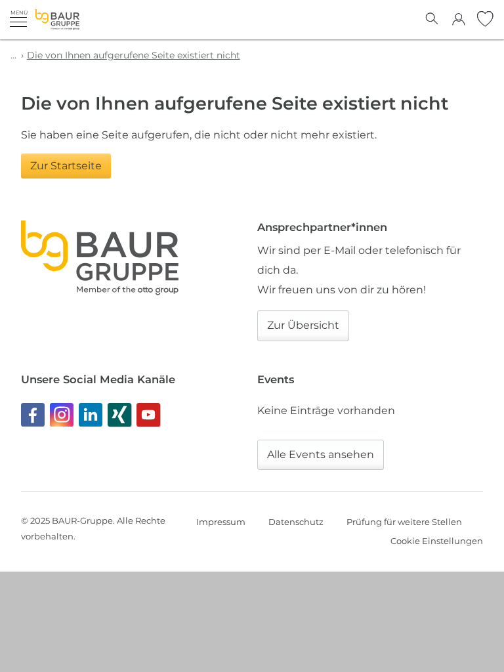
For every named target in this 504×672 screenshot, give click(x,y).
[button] (18, 18)
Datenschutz (296, 521)
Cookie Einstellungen (436, 541)
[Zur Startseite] (57, 19)
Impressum (220, 521)
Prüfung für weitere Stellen (404, 521)
